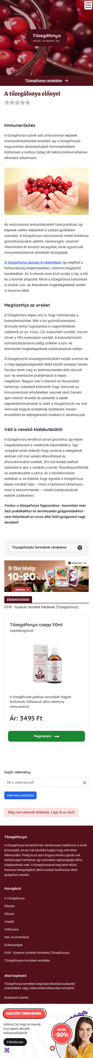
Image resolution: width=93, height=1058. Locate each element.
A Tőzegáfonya (14, 898)
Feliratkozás (15, 1042)
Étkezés (9, 906)
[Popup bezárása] (88, 1008)
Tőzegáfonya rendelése (43, 81)
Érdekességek (13, 945)
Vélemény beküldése (20, 795)
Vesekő (9, 921)
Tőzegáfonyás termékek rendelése (39, 547)
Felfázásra (11, 929)
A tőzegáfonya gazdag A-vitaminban (32, 262)
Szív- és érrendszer (16, 937)
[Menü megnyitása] (88, 5)
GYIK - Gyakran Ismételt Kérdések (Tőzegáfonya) (41, 607)
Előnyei (9, 914)
